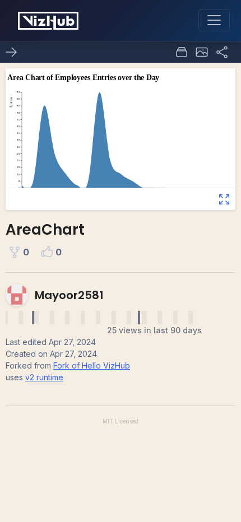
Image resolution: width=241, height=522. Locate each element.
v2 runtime (44, 377)
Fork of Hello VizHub (91, 365)
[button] (202, 52)
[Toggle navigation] (214, 20)
